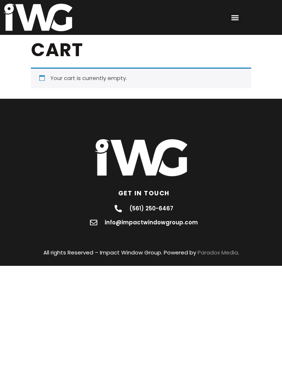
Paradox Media (218, 252)
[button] (235, 17)
